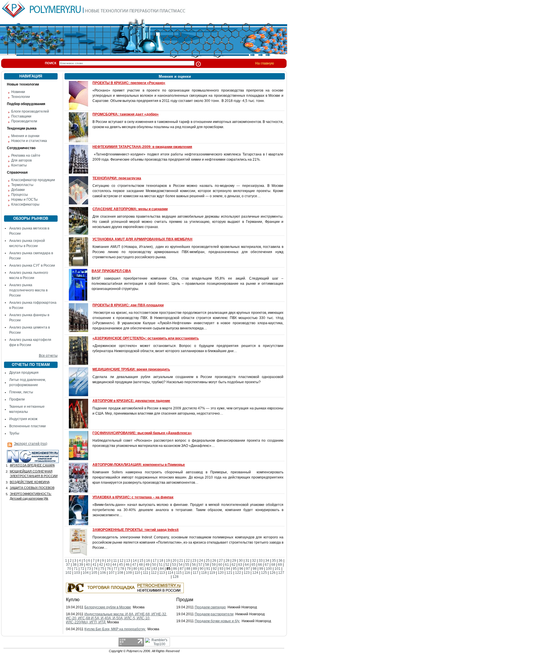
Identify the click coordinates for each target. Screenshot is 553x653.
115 (179, 573)
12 (122, 561)
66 (260, 565)
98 (255, 569)
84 (162, 569)
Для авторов (21, 160)
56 (194, 565)
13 (128, 561)
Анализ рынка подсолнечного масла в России (28, 290)
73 (89, 569)
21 (181, 561)
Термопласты (22, 185)
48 (141, 565)
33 (261, 561)
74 (96, 569)
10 (109, 561)
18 (161, 561)
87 (182, 569)
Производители (24, 121)
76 (109, 569)
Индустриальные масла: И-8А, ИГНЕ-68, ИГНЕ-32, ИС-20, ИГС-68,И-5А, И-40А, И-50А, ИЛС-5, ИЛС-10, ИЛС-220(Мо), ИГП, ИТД (116, 618)
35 (274, 561)
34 (267, 561)
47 (134, 565)
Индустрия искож (23, 419)
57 (200, 565)
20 (175, 561)
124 (255, 573)
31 (247, 561)
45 (121, 565)
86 (175, 569)
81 (142, 569)
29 (234, 561)
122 (238, 573)
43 (108, 565)
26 (214, 561)
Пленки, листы (21, 392)
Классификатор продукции (33, 180)
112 (154, 573)
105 (94, 573)
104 (86, 573)
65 (253, 565)
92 (215, 569)
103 (77, 573)
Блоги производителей (30, 111)
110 (137, 573)
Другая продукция (24, 373)
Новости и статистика (29, 141)
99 (261, 569)
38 (75, 565)
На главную (264, 63)
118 (204, 573)
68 (273, 565)
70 (69, 569)
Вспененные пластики (27, 426)
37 (68, 565)
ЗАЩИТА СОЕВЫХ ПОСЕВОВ (32, 487)
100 (269, 569)
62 (234, 565)
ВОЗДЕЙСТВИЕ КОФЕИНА (30, 482)
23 (194, 561)
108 (120, 573)
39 (81, 565)
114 (170, 573)
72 (82, 569)
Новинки (18, 92)
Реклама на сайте (25, 155)
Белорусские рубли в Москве (107, 607)
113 (162, 573)
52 (167, 565)
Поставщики (21, 116)
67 (267, 565)
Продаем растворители (214, 614)
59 (214, 565)
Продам (184, 599)
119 (212, 573)
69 (280, 565)
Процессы (19, 195)
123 (247, 573)
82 (149, 569)
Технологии (20, 97)
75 (102, 569)
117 (195, 573)
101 (277, 569)
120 (221, 573)
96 (241, 569)
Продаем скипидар (210, 607)
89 (195, 569)
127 (281, 573)
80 (135, 569)
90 (202, 569)
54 (181, 565)
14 (135, 561)
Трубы (14, 433)
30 (241, 561)
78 (122, 569)
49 (147, 565)
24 (201, 561)
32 (254, 561)
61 (227, 565)
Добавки (18, 190)
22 (188, 561)
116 (187, 573)
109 (129, 573)
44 (114, 565)
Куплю (72, 599)
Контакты (19, 165)
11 (115, 561)
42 (101, 565)
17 (155, 561)
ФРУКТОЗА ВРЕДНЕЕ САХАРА (32, 465)
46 (128, 565)
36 (281, 561)
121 (229, 573)
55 (187, 565)
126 (273, 573)
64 (247, 565)
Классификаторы (25, 204)
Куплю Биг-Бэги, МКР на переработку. (115, 629)
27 (221, 561)
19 (168, 561)
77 (115, 569)
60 (220, 565)
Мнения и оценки (25, 136)
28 (228, 561)
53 (174, 565)
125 (264, 573)
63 (240, 565)
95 (235, 569)
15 (141, 561)
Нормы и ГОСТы (24, 200)
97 (248, 569)
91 (208, 569)
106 (103, 573)
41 (94, 565)
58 (207, 565)
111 (145, 573)
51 (161, 565)
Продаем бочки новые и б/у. (217, 621)
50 (154, 565)
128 (176, 577)
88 (188, 569)
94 (228, 569)
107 (112, 573)
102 (68, 573)
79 (129, 569)
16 (148, 561)
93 (221, 569)
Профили (17, 399)
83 (155, 569)
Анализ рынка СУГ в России (32, 265)
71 (76, 569)
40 (88, 565)
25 (208, 561)
